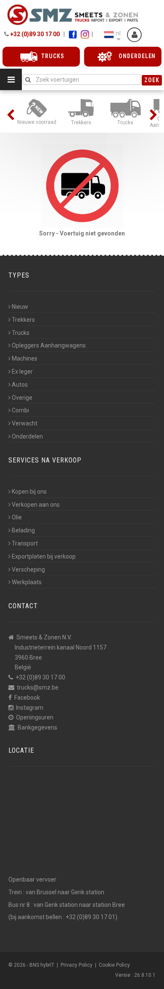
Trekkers (23, 319)
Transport (25, 543)
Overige (22, 397)
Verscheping (28, 569)
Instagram (29, 707)
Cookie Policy (114, 965)
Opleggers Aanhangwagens (49, 345)
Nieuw (20, 306)
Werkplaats (27, 582)
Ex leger (22, 371)
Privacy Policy (77, 965)
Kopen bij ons (29, 491)
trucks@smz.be (37, 687)
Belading (23, 530)
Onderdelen (27, 436)
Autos (20, 384)
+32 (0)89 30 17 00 (35, 34)
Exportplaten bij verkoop (44, 556)
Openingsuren (34, 717)
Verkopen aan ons (36, 504)
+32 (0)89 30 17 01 (90, 917)
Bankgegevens (37, 727)
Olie (17, 517)
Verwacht (24, 423)
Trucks (20, 332)
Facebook (27, 697)
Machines (24, 358)
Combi (20, 410)
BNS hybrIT (41, 965)
